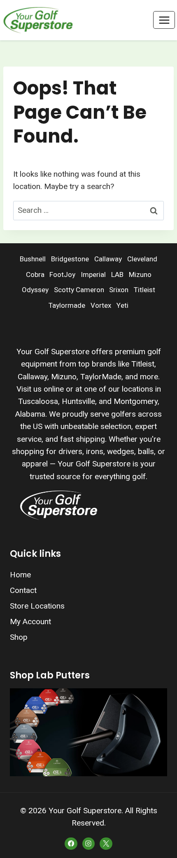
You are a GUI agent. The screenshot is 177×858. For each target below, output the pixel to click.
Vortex (101, 305)
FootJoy (62, 275)
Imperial (93, 275)
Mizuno (140, 275)
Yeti (122, 305)
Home (20, 574)
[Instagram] (88, 843)
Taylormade (67, 305)
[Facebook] (71, 843)
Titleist (144, 290)
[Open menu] (164, 20)
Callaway (108, 259)
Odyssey (35, 290)
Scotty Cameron (79, 290)
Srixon (118, 290)
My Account (30, 621)
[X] (106, 843)
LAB (117, 275)
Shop (19, 637)
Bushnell (33, 259)
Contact (23, 590)
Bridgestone (70, 259)
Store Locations (37, 606)
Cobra (35, 275)
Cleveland (142, 259)
